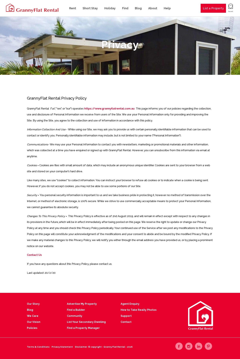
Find (125, 8)
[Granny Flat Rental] (32, 8)
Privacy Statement (62, 346)
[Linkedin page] (198, 346)
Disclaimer (81, 346)
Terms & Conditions (38, 346)
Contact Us (34, 254)
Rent (72, 8)
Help (167, 8)
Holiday (110, 8)
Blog (138, 8)
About (152, 8)
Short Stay (90, 8)
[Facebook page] (179, 346)
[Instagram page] (188, 346)
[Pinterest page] (208, 346)
